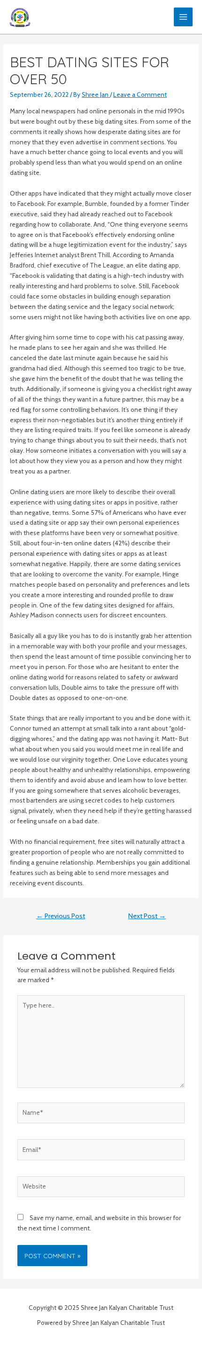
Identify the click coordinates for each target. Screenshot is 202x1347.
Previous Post (60, 916)
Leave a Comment (140, 94)
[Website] (101, 1188)
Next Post (147, 916)
